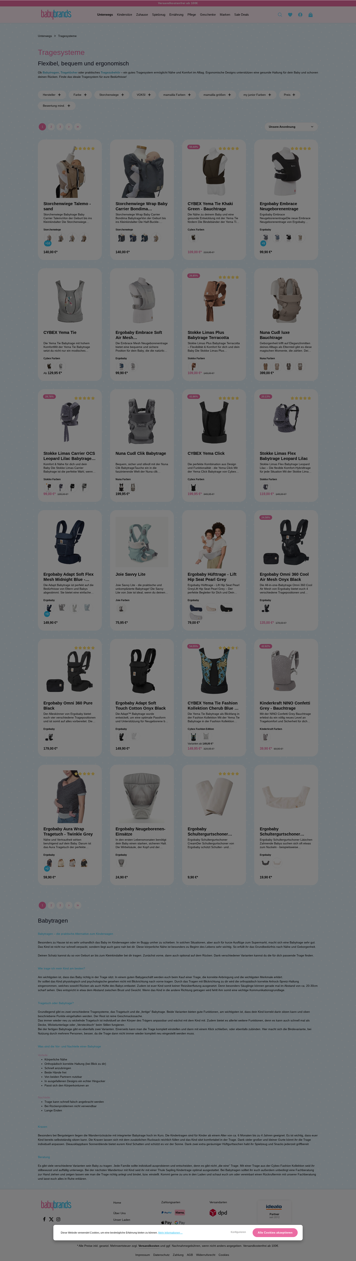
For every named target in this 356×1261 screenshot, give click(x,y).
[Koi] (61, 366)
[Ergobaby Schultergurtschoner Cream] (214, 796)
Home (117, 1202)
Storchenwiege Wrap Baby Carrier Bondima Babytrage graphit (141, 206)
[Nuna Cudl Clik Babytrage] (142, 421)
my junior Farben (255, 94)
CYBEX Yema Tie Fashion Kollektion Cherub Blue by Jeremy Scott (213, 706)
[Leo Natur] (72, 238)
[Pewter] (288, 366)
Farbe (77, 94)
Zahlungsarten (170, 1202)
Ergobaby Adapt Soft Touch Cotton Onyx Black (141, 705)
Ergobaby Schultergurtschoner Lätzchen (280, 832)
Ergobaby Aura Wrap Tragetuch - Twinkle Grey (68, 831)
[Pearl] (277, 366)
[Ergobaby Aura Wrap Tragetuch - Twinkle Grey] (69, 796)
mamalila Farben (174, 94)
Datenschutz (161, 1254)
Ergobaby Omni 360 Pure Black (68, 705)
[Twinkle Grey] (49, 863)
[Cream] (61, 863)
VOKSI (141, 94)
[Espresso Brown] (49, 487)
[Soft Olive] (300, 238)
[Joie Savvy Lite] (142, 542)
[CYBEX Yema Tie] (69, 300)
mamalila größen (215, 94)
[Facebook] (44, 1220)
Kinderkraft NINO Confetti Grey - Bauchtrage (285, 705)
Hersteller (49, 94)
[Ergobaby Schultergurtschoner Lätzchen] (286, 796)
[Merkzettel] (290, 15)
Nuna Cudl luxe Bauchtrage (275, 335)
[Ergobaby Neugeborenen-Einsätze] (142, 796)
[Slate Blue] (87, 607)
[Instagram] (58, 1220)
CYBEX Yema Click (206, 453)
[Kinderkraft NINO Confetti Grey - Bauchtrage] (286, 670)
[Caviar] (121, 487)
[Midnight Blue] (49, 608)
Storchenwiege (109, 94)
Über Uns (119, 1213)
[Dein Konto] (300, 15)
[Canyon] (265, 366)
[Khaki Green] (193, 238)
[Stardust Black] (193, 487)
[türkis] (144, 238)
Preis (287, 94)
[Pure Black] (288, 238)
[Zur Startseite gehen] (56, 15)
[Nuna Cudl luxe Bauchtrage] (286, 300)
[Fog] (133, 487)
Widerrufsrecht (205, 1254)
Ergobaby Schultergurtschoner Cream (208, 832)
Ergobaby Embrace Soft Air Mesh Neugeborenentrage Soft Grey (139, 335)
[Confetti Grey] (265, 737)
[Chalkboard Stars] (265, 863)
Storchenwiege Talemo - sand (67, 206)
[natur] (156, 238)
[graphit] (121, 238)
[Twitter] (51, 1220)
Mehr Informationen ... (170, 1232)
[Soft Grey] (133, 366)
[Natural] (277, 863)
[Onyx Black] (62, 607)
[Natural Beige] (211, 608)
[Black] (72, 487)
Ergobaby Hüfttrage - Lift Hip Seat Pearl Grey (212, 577)
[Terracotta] (193, 366)
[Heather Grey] (265, 238)
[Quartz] (300, 366)
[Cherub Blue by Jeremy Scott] (193, 737)
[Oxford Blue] (277, 238)
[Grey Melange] (84, 487)
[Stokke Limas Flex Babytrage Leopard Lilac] (286, 421)
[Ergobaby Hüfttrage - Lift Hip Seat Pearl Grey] (214, 542)
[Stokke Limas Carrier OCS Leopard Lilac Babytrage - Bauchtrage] (69, 421)
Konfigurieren (238, 1232)
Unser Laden (121, 1219)
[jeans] (133, 238)
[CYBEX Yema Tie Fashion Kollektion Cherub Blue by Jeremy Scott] (214, 670)
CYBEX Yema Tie (59, 332)
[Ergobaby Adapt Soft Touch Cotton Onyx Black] (142, 670)
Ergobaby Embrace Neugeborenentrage (279, 206)
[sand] (84, 238)
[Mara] (49, 238)
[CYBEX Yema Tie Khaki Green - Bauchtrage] (214, 171)
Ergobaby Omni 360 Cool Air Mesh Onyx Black (284, 577)
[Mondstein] (61, 238)
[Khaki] (49, 366)
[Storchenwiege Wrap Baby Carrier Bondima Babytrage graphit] (142, 171)
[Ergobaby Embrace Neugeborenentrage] (286, 171)
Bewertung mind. (54, 105)
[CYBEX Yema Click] (214, 421)
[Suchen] (280, 15)
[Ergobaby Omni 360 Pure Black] (69, 670)
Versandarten (218, 1202)
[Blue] (121, 366)
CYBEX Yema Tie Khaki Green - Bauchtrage (210, 206)
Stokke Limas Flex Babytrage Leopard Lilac (284, 456)
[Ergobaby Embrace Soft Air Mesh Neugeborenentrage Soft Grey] (142, 300)
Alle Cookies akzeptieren (275, 1232)
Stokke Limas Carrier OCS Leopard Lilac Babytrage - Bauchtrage (69, 456)
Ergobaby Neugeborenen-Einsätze (140, 831)
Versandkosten (148, 1245)
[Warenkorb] (310, 15)
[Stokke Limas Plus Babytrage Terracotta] (214, 300)
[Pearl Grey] (74, 608)
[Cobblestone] (121, 608)
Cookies (224, 1254)
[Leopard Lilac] (61, 487)
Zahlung (178, 1254)
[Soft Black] (84, 863)
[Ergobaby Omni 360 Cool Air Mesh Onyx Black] (286, 542)
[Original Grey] (121, 863)
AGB (190, 1254)
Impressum (142, 1254)
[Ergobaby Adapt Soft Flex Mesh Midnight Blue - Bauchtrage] (69, 542)
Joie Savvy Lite (130, 574)
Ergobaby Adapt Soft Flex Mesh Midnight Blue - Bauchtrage (68, 577)
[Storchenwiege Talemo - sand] (69, 171)
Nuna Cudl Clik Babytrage (141, 453)
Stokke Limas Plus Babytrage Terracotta (208, 335)
